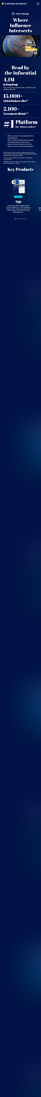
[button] (36, 198)
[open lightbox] (21, 45)
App (18, 201)
